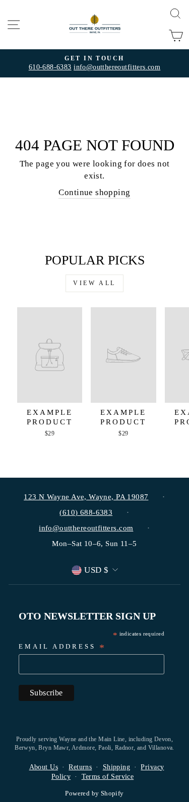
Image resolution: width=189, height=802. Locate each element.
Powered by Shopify (94, 793)
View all (94, 283)
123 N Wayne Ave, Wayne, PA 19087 (86, 497)
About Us (43, 767)
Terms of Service (108, 776)
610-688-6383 (50, 67)
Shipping (116, 767)
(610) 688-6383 (85, 512)
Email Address (62, 647)
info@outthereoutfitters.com (117, 67)
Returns (80, 767)
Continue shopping (94, 192)
